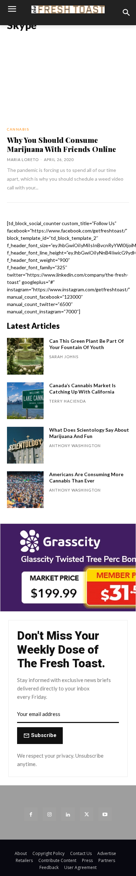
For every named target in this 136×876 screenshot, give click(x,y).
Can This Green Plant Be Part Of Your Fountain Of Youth (86, 344)
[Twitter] (86, 814)
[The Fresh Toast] (68, 9)
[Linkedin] (68, 814)
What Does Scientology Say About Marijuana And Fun (89, 433)
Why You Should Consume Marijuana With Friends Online (61, 144)
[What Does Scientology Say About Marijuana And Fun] (25, 445)
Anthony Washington (75, 445)
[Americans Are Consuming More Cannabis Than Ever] (25, 489)
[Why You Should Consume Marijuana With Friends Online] (68, 84)
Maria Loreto (23, 159)
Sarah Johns (63, 356)
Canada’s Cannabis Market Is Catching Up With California (82, 388)
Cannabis (18, 129)
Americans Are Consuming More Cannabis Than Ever (86, 477)
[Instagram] (49, 814)
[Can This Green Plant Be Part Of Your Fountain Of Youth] (25, 356)
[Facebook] (31, 814)
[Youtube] (105, 814)
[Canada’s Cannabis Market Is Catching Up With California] (25, 400)
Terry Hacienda (67, 401)
